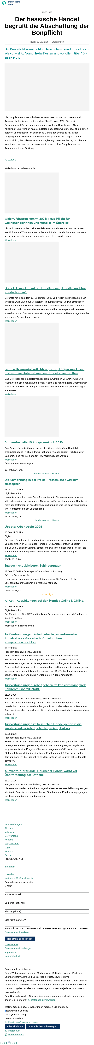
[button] (90, 3)
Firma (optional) (13, 911)
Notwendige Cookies (17, 1010)
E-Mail (8, 886)
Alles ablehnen (15, 1026)
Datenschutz (11, 944)
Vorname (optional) (15, 903)
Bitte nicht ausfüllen (15, 920)
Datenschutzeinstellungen (18, 948)
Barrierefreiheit (12, 956)
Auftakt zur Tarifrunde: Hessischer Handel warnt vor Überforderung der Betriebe (41, 773)
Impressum (10, 952)
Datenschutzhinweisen (17, 932)
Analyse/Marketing (16, 1014)
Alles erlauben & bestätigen (42, 1026)
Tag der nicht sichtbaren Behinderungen (33, 565)
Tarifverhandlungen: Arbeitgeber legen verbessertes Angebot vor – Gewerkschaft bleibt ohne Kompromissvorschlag (41, 638)
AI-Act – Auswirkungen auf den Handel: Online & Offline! (44, 601)
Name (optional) (13, 894)
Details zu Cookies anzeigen (23, 1022)
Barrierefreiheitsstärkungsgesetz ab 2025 (34, 442)
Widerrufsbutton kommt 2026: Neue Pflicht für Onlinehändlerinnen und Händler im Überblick (37, 221)
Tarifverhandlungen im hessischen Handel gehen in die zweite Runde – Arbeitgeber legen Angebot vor (43, 726)
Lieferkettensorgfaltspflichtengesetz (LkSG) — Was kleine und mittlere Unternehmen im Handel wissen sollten (44, 371)
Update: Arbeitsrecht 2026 (23, 527)
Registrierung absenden (19, 939)
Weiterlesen (11, 240)
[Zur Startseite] (11, 3)
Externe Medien (14, 1018)
